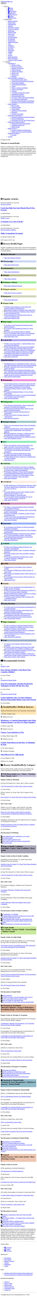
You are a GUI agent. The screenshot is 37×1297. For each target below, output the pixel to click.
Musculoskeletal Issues (17, 96)
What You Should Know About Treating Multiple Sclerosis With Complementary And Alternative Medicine (19, 430)
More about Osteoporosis (11, 418)
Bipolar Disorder (12, 21)
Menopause (11, 31)
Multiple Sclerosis (13, 42)
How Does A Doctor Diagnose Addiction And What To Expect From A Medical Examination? (19, 469)
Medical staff (8, 1285)
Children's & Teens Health (18, 110)
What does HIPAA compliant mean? (13, 1221)
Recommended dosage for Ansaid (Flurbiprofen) (16, 1073)
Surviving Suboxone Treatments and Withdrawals (18, 1275)
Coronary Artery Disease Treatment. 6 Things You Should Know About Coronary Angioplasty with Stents (20, 654)
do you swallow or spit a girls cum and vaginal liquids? (18, 1002)
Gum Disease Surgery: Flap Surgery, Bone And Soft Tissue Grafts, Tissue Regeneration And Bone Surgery (19, 384)
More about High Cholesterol (12, 637)
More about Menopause (11, 300)
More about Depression (11, 540)
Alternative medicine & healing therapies (23, 117)
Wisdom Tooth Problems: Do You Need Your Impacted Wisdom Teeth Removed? (17, 307)
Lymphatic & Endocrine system (20, 92)
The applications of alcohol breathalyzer (12, 1171)
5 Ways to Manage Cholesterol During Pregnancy (19, 625)
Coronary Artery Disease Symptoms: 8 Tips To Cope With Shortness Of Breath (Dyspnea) (20, 651)
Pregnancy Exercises (17, 114)
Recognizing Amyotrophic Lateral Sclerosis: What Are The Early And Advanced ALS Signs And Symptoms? (19, 450)
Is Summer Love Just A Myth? (12, 222)
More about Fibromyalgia (11, 265)
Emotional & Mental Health (8, 680)
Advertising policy (9, 1288)
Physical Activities (16, 66)
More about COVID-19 (11, 500)
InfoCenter (12, 13)
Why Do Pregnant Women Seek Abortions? (13, 985)
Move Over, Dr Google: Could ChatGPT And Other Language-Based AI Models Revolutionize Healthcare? (16, 812)
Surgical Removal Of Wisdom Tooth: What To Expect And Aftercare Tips (18, 315)
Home (11, 8)
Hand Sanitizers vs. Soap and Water (16, 495)
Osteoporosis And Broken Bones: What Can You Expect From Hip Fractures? (18, 409)
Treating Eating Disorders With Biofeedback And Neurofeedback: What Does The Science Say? (19, 614)
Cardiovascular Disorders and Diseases (22, 81)
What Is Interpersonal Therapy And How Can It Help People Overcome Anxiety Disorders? (20, 594)
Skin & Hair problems (17, 83)
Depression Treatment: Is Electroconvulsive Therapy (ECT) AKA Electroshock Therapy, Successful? (19, 534)
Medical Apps (12, 128)
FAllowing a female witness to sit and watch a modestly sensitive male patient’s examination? (17, 1223)
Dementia (10, 49)
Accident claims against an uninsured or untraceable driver (17, 1195)
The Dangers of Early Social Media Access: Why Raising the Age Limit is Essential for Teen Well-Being (18, 946)
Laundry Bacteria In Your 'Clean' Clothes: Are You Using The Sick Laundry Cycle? (19, 492)
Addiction (11, 45)
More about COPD (9, 580)
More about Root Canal (11, 336)
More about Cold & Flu (11, 356)
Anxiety (10, 55)
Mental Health (15, 127)
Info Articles (7, 1259)
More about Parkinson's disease (13, 286)
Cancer (13, 86)
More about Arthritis (10, 560)
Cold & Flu (11, 36)
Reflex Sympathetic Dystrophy (12, 233)
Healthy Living (15, 65)
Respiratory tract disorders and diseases (22, 102)
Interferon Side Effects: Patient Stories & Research (18, 1273)
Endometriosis (12, 24)
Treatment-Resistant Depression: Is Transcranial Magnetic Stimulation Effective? (18, 537)
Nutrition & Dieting (17, 71)
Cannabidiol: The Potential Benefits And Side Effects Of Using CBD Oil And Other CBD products (17, 1036)
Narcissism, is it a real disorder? (12, 1141)
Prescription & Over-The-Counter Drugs (22, 120)
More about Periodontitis (11, 398)
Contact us (7, 1290)
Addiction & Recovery (17, 125)
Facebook (9, 1247)
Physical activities (6, 204)
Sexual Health (15, 109)
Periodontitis (11, 39)
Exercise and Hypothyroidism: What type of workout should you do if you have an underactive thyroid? (20, 374)
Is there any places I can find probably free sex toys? (18, 997)
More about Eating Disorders (12, 618)
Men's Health (15, 105)
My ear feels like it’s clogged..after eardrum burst (17, 924)
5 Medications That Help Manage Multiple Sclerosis (20, 437)
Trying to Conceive (13, 29)
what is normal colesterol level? (12, 839)
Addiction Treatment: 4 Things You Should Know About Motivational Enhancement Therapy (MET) (19, 472)
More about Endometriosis (11, 272)
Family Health (12, 104)
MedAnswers (13, 14)
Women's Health (16, 107)
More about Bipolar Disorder (12, 258)
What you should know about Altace (11, 1051)
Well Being (11, 63)
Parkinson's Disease (13, 27)
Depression (11, 50)
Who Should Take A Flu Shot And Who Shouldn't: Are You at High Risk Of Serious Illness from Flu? (19, 347)
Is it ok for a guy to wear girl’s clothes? (14, 1226)
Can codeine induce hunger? (11, 1075)
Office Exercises (16, 70)
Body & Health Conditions (16, 78)
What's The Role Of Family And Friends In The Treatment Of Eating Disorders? (18, 611)
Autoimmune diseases (17, 94)
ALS (9, 44)
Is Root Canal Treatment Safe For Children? (18, 331)
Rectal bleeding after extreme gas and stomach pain (17, 919)
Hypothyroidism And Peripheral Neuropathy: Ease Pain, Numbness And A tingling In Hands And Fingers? (20, 371)
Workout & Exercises (17, 68)
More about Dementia (10, 520)
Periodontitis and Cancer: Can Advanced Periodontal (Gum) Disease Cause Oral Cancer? (20, 395)
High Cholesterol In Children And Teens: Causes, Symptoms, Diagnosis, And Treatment (19, 628)
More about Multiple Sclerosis (12, 438)
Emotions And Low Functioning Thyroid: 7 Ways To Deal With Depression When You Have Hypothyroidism (20, 364)
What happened (7, 995)
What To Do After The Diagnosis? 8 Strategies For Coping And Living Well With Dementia (19, 517)
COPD (10, 53)
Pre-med (13, 135)
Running (13, 76)
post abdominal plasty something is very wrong (16, 836)
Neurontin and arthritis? (9, 1070)
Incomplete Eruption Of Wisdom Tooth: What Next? (20, 310)
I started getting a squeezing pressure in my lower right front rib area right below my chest (17, 916)
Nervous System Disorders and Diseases (22, 101)
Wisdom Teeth (12, 32)
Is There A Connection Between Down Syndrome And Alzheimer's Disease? (19, 507)
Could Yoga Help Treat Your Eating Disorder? (19, 617)
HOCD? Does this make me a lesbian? (14, 1143)
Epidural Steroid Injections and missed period (16, 1076)
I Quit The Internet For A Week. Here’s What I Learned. (17, 786)
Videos (11, 16)
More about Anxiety (10, 600)
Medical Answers (9, 1261)
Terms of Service (9, 1287)
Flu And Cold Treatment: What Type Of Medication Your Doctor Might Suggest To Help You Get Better (19, 351)
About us (7, 1282)
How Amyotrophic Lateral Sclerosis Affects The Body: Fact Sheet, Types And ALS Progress (18, 446)
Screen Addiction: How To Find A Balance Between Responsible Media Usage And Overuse (18, 699)
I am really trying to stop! (10, 1148)
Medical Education (13, 133)
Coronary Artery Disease (15, 60)
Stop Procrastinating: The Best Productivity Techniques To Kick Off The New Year (17, 685)
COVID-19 (11, 47)
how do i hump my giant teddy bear (13, 1000)
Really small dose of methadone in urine (14, 1072)
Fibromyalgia (11, 23)
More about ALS (9, 460)
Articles (11, 9)
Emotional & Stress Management (20, 123)
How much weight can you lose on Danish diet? (16, 841)
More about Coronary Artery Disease (14, 657)
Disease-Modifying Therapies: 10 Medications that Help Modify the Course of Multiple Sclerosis (19, 434)
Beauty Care (15, 73)
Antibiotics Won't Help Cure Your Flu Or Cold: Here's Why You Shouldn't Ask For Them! (18, 354)
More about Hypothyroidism (12, 376)
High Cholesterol (13, 58)
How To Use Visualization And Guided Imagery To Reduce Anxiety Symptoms (19, 587)
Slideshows (7, 1264)
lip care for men (7, 843)
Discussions (13, 11)
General (10, 136)
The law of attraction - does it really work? (13, 1204)
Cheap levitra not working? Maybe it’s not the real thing (16, 1060)
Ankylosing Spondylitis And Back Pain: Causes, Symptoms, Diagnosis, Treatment (18, 557)
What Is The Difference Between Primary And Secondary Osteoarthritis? (18, 547)
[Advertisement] (18, 177)
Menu (4, 3)
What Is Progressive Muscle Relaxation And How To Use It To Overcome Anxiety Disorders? (20, 591)
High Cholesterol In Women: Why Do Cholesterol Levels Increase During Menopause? (19, 631)
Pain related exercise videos (19, 79)
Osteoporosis (11, 40)
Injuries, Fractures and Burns (19, 88)
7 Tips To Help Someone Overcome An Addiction (19, 467)
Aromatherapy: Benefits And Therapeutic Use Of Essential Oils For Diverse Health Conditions (17, 1024)
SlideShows (13, 18)
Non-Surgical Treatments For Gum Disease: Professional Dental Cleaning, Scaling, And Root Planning (18, 388)
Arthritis (10, 52)
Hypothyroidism (12, 37)
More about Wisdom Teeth (11, 318)
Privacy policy (8, 1283)
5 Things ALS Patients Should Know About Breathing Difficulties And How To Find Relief (17, 454)
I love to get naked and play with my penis (15, 999)
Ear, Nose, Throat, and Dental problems (22, 97)
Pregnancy (14, 112)
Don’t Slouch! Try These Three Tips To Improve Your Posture (18, 797)
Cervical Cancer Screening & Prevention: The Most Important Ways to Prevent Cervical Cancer (18, 975)
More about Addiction (10, 478)
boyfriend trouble (8, 838)
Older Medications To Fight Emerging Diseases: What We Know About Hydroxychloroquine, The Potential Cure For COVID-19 (20, 487)
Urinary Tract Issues (17, 89)
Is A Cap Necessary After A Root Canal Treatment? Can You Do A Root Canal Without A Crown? (19, 334)
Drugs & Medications (17, 119)
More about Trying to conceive (13, 293)
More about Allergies (10, 279)
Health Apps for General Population (21, 132)
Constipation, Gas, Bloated (10, 914)
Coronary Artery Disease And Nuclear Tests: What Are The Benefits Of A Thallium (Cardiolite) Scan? (19, 647)
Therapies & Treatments (15, 115)
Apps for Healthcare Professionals (21, 130)
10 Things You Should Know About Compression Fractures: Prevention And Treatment (19, 406)
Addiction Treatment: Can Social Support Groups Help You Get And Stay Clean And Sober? (19, 475)
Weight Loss (15, 75)
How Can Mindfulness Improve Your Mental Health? (16, 1096)
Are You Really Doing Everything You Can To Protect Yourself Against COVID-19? (18, 497)
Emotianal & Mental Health (16, 122)
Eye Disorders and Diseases (19, 99)
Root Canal (11, 34)
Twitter (8, 1249)
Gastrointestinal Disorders (18, 84)
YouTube (8, 1251)
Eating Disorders (12, 57)
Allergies (10, 26)
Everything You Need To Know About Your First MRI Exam (18, 1182)
